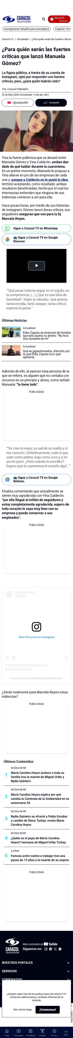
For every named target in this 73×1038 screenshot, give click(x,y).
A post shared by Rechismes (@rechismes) (36, 678)
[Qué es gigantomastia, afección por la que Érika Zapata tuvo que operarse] (11, 350)
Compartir (54, 102)
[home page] (17, 19)
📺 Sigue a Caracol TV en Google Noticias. (35, 479)
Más (66, 1035)
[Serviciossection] (68, 971)
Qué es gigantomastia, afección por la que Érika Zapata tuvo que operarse (46, 354)
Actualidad (22, 39)
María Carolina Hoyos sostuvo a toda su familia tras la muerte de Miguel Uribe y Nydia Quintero (37, 777)
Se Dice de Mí (18, 767)
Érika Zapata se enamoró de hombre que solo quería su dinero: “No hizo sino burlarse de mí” (47, 335)
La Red (15, 850)
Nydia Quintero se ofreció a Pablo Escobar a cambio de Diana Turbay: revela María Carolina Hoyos (39, 820)
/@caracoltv (20, 102)
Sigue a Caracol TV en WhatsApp (35, 228)
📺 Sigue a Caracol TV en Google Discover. (35, 239)
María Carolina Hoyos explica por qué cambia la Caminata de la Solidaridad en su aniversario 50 (40, 799)
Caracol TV (7, 39)
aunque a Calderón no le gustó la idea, (40, 180)
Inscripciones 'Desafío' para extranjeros (26, 28)
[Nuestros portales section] (68, 963)
